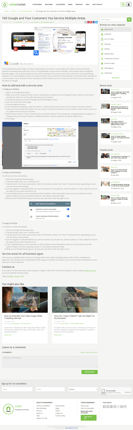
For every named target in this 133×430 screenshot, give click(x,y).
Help (37, 416)
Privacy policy (59, 406)
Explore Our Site (41, 418)
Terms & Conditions (43, 406)
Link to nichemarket (87, 408)
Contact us (59, 413)
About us (39, 413)
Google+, (10, 276)
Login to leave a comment (89, 352)
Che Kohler (35, 22)
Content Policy (60, 416)
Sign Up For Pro (88, 418)
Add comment (89, 372)
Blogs (57, 408)
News (14, 11)
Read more (8, 335)
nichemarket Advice (25, 11)
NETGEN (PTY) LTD (72, 428)
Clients (57, 411)
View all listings (41, 408)
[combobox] (82, 389)
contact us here (90, 270)
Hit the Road (26, 323)
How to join (85, 406)
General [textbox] (71, 389)
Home (6, 11)
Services (39, 411)
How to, (17, 276)
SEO (22, 276)
